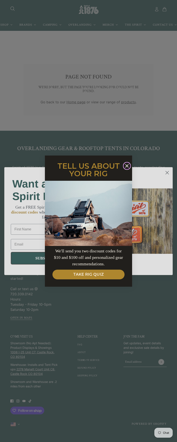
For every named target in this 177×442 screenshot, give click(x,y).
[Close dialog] (126, 165)
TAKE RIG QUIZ (88, 274)
